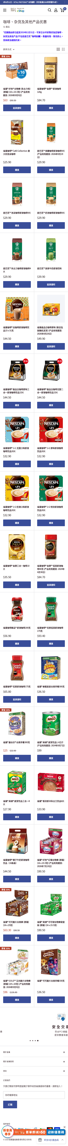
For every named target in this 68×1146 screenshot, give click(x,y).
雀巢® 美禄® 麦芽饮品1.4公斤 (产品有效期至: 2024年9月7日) (51, 744)
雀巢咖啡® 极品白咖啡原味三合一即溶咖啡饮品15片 (16, 391)
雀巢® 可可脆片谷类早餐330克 (51, 980)
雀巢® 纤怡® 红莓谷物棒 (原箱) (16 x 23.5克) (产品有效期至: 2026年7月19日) (50, 863)
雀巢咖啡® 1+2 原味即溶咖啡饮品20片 (50, 449)
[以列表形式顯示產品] (63, 49)
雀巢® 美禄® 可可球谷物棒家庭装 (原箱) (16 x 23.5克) (51, 923)
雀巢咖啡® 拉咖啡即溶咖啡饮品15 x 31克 (16, 329)
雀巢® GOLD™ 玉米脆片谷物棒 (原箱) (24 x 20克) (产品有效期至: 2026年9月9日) (17, 984)
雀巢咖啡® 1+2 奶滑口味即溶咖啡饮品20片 (16, 508)
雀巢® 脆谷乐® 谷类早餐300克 (16, 742)
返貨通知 (17, 107)
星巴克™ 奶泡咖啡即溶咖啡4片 (51, 212)
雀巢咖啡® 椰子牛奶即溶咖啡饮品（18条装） (16, 861)
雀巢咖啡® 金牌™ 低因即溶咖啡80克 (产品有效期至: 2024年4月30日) (51, 569)
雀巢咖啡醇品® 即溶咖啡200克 (17, 627)
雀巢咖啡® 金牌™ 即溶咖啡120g (49, 90)
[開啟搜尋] (49, 10)
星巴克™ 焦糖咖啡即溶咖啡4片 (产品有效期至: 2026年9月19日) (51, 154)
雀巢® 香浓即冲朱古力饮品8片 (50, 801)
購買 (51, 107)
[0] (62, 10)
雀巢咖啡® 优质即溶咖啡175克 (17, 686)
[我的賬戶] (55, 10)
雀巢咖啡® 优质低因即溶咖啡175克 (50, 629)
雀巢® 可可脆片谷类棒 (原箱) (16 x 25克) (16, 923)
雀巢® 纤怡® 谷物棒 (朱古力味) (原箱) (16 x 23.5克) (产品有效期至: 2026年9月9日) (16, 91)
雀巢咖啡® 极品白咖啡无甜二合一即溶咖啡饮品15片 (50, 391)
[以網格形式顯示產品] (58, 49)
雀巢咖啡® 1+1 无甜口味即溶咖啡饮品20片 (16, 449)
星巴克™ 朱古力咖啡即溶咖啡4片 (17, 270)
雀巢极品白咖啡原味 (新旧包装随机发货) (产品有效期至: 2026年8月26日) (50, 330)
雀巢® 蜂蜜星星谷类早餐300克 (51, 686)
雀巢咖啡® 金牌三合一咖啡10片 (16, 567)
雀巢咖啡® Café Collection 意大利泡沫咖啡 (16, 152)
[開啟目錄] (4, 10)
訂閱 (10, 1104)
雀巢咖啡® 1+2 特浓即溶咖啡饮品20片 (50, 508)
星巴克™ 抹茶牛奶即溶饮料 (49, 268)
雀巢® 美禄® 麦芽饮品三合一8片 (16, 802)
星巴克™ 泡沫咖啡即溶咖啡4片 (17, 212)
